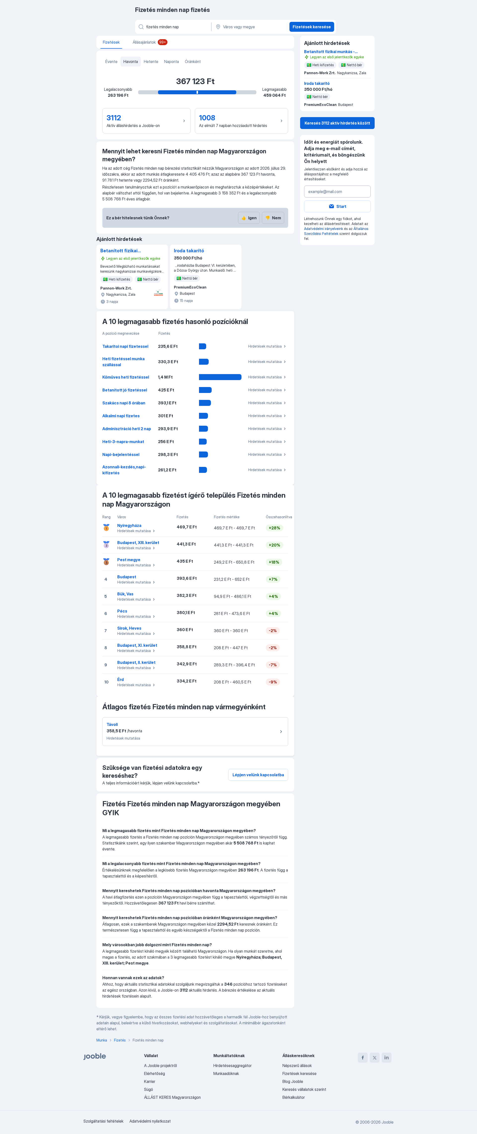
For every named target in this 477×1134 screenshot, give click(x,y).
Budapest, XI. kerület (137, 645)
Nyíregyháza (129, 525)
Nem (273, 217)
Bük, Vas (125, 593)
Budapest (126, 576)
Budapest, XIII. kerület (138, 542)
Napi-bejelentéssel (120, 454)
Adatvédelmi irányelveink (323, 229)
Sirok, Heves (129, 628)
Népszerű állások (297, 1065)
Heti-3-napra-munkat (123, 441)
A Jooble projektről (160, 1065)
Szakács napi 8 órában (123, 402)
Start (341, 206)
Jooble (388, 1122)
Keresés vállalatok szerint (304, 1089)
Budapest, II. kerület (136, 662)
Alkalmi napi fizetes (121, 415)
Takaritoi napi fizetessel (125, 346)
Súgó (148, 1089)
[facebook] (363, 1058)
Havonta (130, 61)
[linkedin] (387, 1058)
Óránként (193, 61)
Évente (111, 61)
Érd (120, 679)
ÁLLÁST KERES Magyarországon (172, 1097)
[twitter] (375, 1058)
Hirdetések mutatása (265, 346)
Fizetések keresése (312, 26)
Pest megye (128, 559)
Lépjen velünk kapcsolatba (258, 774)
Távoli (112, 724)
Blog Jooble (292, 1081)
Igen (249, 217)
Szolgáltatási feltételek (103, 1121)
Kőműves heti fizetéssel (125, 377)
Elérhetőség (154, 1073)
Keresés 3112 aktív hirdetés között (337, 123)
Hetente (151, 61)
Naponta (171, 61)
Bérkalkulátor (293, 1097)
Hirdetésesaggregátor (232, 1065)
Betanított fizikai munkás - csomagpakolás (119, 251)
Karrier (149, 1081)
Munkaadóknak (226, 1073)
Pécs (122, 611)
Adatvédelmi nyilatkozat (150, 1121)
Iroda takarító (189, 250)
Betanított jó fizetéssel (124, 390)
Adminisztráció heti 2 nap (126, 428)
